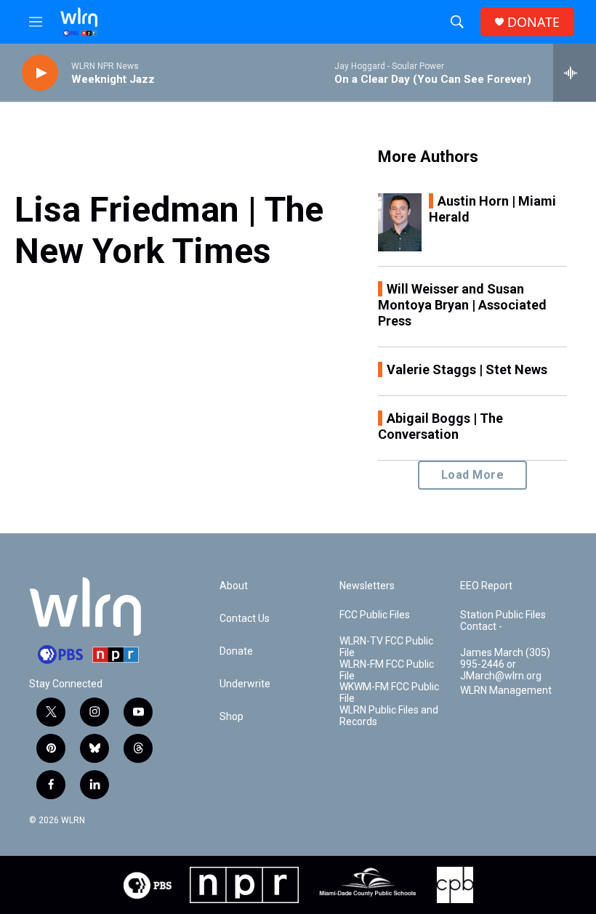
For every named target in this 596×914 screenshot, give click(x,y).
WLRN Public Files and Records (388, 716)
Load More (472, 475)
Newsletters (367, 586)
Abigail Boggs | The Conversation (440, 426)
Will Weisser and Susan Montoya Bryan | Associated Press (462, 304)
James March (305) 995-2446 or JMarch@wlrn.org (505, 664)
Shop (231, 716)
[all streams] (574, 73)
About (234, 586)
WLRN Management (506, 690)
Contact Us (245, 618)
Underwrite (245, 684)
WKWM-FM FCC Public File (389, 693)
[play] (40, 73)
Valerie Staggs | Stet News (467, 369)
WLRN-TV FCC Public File (386, 647)
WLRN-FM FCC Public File (386, 670)
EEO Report (486, 586)
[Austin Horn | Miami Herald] (400, 222)
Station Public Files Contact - (503, 621)
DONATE (533, 22)
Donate (236, 651)
